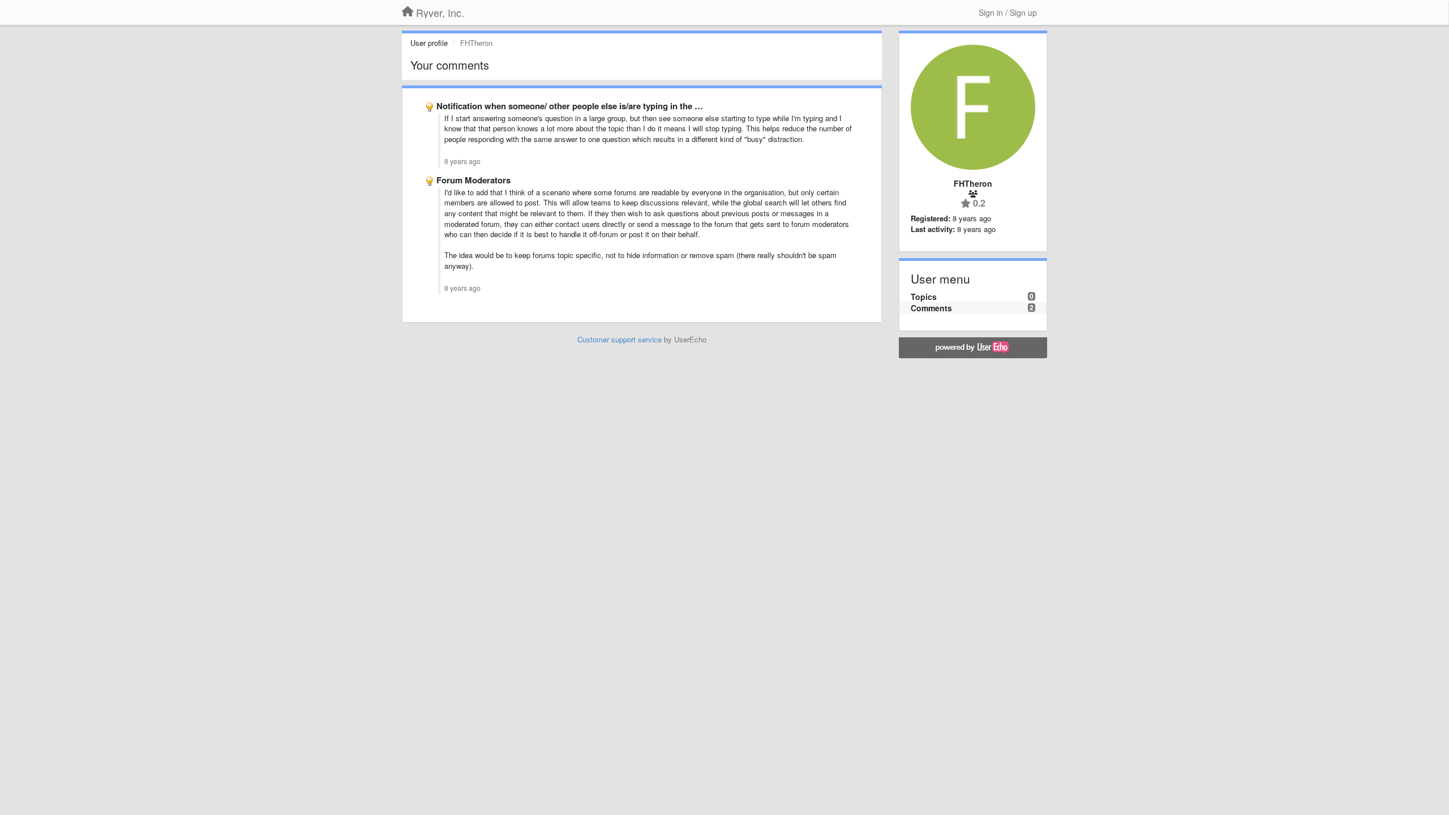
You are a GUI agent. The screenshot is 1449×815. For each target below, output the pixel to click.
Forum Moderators (473, 180)
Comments (931, 308)
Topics (924, 296)
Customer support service (619, 339)
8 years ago (462, 161)
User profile (429, 42)
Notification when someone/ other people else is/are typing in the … (569, 106)
